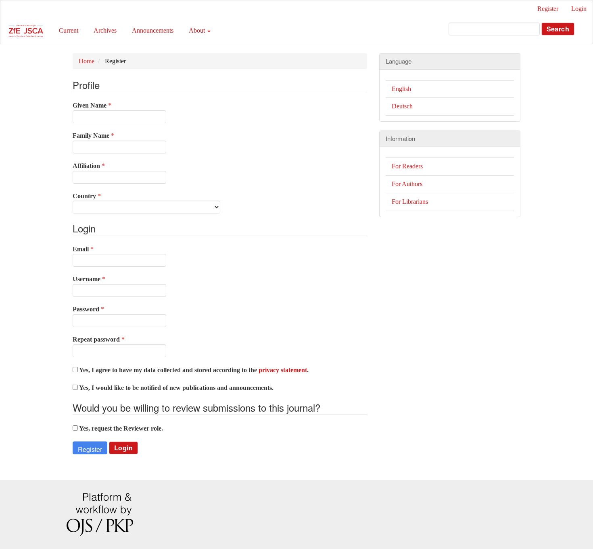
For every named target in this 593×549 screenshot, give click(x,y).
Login (579, 8)
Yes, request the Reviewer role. (120, 428)
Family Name (106, 135)
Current (68, 30)
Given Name (105, 105)
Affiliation (101, 165)
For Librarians (410, 201)
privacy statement (283, 370)
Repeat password (111, 339)
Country (99, 195)
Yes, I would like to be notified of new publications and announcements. (176, 387)
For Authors (407, 183)
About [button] (198, 30)
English (401, 88)
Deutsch (402, 106)
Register (547, 8)
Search (558, 28)
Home (86, 61)
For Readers (407, 166)
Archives (105, 30)
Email (96, 249)
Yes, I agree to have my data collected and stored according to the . (193, 370)
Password (101, 309)
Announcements (152, 30)
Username (102, 278)
